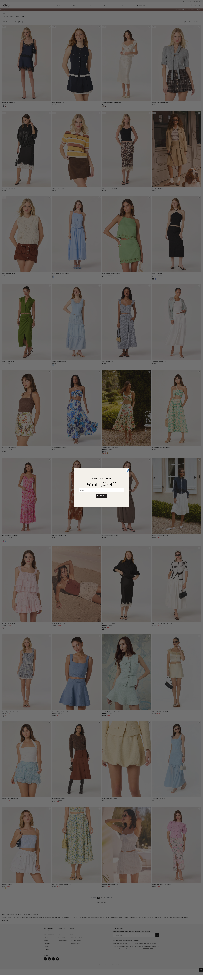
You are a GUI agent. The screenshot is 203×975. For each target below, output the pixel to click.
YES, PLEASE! (101, 495)
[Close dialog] (127, 470)
